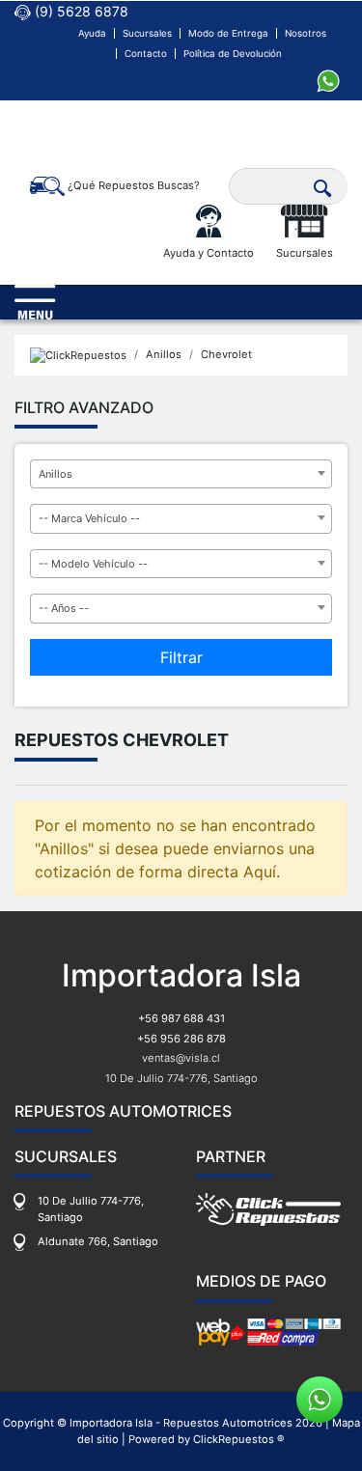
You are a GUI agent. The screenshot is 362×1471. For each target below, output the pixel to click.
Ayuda (92, 33)
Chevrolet (226, 354)
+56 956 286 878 (181, 1038)
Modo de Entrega (228, 33)
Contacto (146, 53)
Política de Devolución (232, 53)
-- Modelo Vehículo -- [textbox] (93, 563)
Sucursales (147, 33)
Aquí (259, 871)
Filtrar (181, 657)
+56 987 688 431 (181, 1018)
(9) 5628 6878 (79, 11)
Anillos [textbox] (55, 474)
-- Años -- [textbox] (64, 608)
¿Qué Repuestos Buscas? (132, 185)
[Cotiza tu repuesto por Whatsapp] (328, 79)
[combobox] (181, 474)
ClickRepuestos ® (239, 1439)
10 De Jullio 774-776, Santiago (181, 1078)
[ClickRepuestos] (78, 355)
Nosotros (305, 33)
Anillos (163, 354)
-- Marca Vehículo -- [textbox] (89, 518)
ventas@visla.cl (181, 1058)
